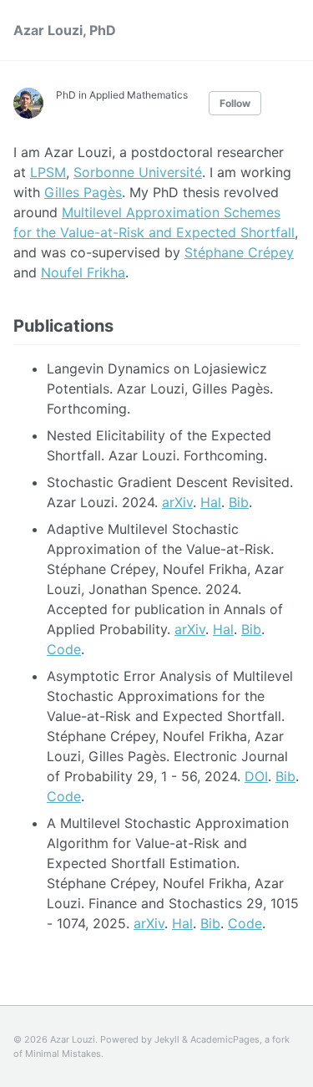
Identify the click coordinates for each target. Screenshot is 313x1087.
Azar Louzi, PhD (64, 30)
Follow (235, 103)
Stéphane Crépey (239, 252)
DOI (256, 776)
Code (64, 649)
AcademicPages (225, 1039)
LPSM (48, 172)
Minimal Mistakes (63, 1053)
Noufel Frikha (83, 272)
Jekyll (166, 1039)
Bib (239, 502)
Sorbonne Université (137, 172)
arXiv (177, 502)
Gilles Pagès (83, 192)
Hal (210, 502)
